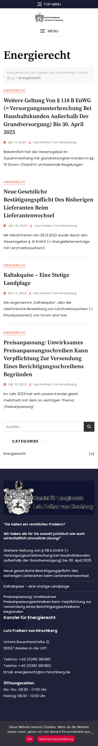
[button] (49, 31)
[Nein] (92, 733)
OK (29, 739)
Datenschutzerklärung (56, 739)
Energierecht (14, 90)
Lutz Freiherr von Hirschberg (54, 142)
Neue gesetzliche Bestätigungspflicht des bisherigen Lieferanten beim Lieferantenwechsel (46, 573)
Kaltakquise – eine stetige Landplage (36, 586)
